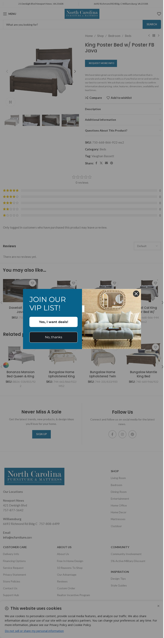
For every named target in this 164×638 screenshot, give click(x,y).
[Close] (136, 294)
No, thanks (53, 337)
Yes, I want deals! (53, 322)
